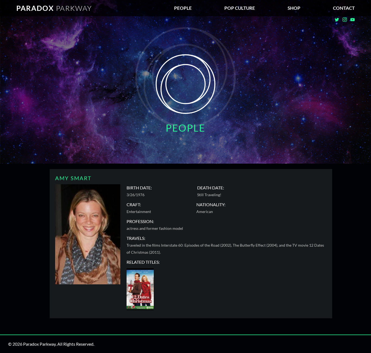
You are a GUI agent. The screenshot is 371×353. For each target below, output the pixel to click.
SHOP (294, 8)
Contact (344, 8)
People (183, 8)
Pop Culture (239, 8)
